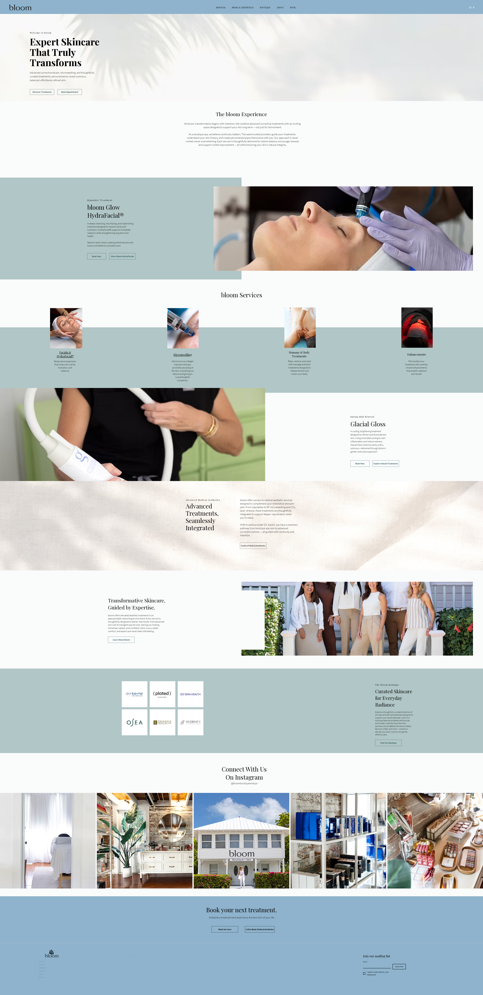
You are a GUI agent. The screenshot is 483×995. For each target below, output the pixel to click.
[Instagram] (470, 7)
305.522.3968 (250, 964)
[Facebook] (473, 7)
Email (365, 962)
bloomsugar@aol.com (255, 966)
